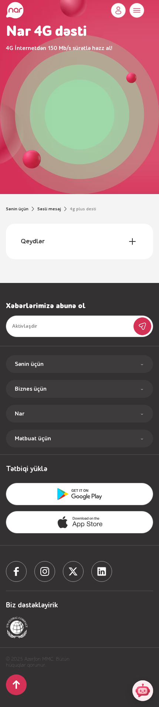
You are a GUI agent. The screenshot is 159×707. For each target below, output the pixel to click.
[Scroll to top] (16, 684)
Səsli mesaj (49, 208)
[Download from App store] (79, 494)
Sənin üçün (17, 208)
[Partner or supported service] (17, 627)
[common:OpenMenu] (136, 10)
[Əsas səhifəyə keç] (15, 10)
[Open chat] (142, 690)
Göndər (142, 326)
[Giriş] (118, 10)
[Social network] (16, 571)
